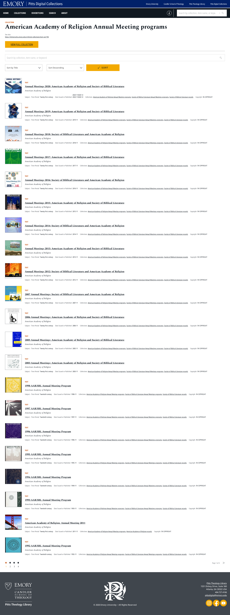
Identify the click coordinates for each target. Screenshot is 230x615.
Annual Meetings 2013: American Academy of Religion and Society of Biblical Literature (74, 248)
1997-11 (74, 417)
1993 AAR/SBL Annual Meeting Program (48, 500)
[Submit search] (221, 13)
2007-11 (75, 303)
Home (6, 13)
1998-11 (74, 394)
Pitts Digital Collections (218, 4)
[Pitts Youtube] (223, 602)
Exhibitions (38, 13)
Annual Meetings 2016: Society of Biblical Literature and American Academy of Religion (74, 180)
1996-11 (74, 440)
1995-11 (74, 463)
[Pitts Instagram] (209, 602)
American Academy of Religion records (139, 531)
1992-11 (74, 554)
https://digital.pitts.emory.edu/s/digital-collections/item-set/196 (27, 37)
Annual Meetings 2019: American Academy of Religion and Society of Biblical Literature (74, 111)
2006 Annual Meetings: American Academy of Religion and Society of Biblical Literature (74, 317)
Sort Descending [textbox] (56, 67)
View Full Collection (22, 44)
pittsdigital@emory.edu (216, 595)
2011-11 (75, 531)
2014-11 (75, 234)
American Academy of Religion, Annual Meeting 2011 (55, 523)
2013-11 (75, 257)
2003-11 (75, 371)
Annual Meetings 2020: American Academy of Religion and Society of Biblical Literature (74, 86)
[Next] (224, 563)
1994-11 (74, 485)
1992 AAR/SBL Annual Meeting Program (48, 546)
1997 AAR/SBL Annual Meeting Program (48, 408)
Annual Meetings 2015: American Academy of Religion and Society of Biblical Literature (74, 203)
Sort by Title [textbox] (12, 67)
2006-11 (75, 325)
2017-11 (75, 165)
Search (52, 13)
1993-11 (74, 508)
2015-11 (75, 211)
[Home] (32, 4)
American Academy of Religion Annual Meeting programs (112, 97)
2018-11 (75, 143)
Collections (20, 13)
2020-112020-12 (78, 95)
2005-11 (75, 348)
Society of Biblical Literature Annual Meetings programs (150, 97)
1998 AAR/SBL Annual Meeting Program (48, 386)
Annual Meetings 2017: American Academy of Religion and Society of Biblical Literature (74, 157)
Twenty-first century (46, 97)
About (64, 13)
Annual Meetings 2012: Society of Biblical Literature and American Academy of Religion (74, 271)
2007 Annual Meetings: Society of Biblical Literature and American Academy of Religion (74, 294)
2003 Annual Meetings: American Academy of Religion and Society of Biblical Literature (74, 363)
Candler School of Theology (174, 4)
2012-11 (75, 280)
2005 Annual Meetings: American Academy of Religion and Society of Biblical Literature (74, 340)
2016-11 (75, 188)
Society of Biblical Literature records (181, 97)
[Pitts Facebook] (216, 602)
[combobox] (23, 67)
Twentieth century (46, 394)
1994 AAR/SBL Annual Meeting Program (48, 477)
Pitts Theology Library (197, 4)
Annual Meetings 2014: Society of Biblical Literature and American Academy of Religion (74, 226)
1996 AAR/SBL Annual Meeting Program (48, 431)
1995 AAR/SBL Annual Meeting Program (48, 454)
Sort (104, 67)
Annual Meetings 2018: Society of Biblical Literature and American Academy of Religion (74, 134)
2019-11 (75, 120)
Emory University (152, 4)
